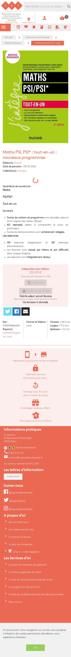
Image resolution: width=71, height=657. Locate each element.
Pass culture (15, 602)
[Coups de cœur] (26, 27)
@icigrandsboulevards (20, 492)
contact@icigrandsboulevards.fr (23, 457)
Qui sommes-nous (18, 522)
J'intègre (21, 171)
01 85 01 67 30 (13, 453)
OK (35, 647)
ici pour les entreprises (20, 544)
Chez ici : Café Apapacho (26, 552)
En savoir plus (12, 18)
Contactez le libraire (20, 537)
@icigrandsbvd (17, 501)
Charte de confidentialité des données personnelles (36, 594)
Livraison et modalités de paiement (28, 565)
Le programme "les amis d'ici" (25, 587)
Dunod (17, 163)
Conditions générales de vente (25, 572)
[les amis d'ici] (57, 28)
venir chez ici (28, 21)
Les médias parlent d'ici (21, 529)
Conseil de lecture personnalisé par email (31, 579)
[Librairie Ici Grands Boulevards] (12, 11)
